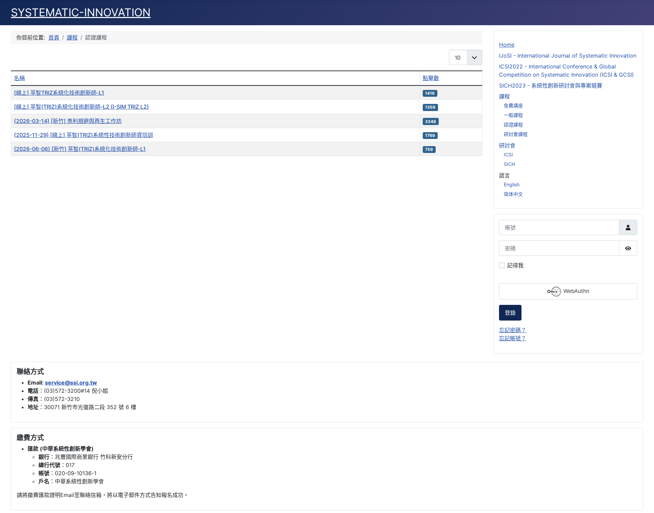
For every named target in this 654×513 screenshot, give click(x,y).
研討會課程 (516, 134)
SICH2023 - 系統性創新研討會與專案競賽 (550, 85)
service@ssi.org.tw (71, 382)
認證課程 (513, 124)
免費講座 (513, 105)
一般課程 (513, 115)
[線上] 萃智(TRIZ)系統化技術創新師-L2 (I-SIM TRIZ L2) (81, 106)
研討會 (507, 145)
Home (506, 44)
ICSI (508, 154)
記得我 (515, 265)
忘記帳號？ (512, 338)
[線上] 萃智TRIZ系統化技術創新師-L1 (59, 92)
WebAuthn (575, 291)
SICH (509, 164)
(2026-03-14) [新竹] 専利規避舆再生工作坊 (68, 121)
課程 (504, 96)
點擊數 (431, 78)
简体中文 (513, 194)
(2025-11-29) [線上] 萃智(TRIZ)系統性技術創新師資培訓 (83, 134)
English (511, 184)
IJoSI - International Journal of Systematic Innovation (567, 55)
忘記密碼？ (512, 330)
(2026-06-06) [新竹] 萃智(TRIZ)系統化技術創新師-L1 (80, 148)
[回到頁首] (642, 500)
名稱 (19, 78)
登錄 (510, 312)
